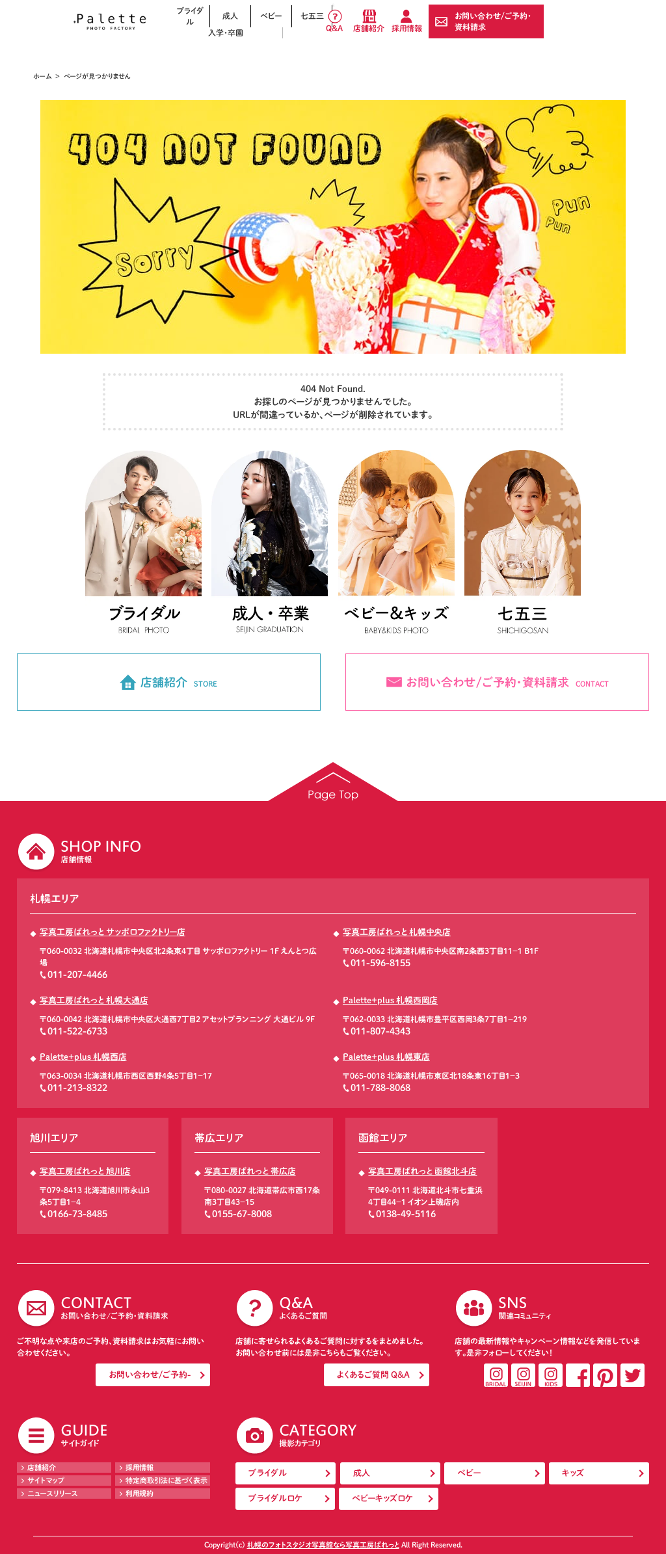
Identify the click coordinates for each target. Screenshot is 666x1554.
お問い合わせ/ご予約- (150, 1375)
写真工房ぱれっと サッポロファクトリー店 (112, 932)
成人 (230, 16)
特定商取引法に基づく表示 (166, 1480)
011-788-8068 (380, 1087)
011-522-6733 (77, 1031)
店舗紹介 (368, 28)
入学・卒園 (225, 32)
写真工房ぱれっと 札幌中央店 (397, 932)
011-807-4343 (380, 1031)
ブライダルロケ (275, 1498)
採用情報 (407, 28)
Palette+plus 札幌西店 (83, 1057)
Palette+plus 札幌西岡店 (390, 1000)
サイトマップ (46, 1480)
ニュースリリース (52, 1493)
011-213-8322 (77, 1087)
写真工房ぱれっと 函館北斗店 (422, 1171)
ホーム (42, 76)
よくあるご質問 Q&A (373, 1375)
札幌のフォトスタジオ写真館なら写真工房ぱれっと (323, 1544)
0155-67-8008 (242, 1213)
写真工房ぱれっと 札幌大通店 (94, 1000)
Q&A (334, 28)
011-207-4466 (77, 974)
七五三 (312, 16)
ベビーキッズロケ (382, 1498)
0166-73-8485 (77, 1213)
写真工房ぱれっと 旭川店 (85, 1171)
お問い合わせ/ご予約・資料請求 (493, 21)
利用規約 (139, 1493)
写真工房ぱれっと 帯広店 (250, 1171)
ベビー (271, 16)
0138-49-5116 (406, 1213)
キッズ (573, 1473)
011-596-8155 (380, 963)
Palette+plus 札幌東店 (386, 1057)
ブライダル (190, 16)
